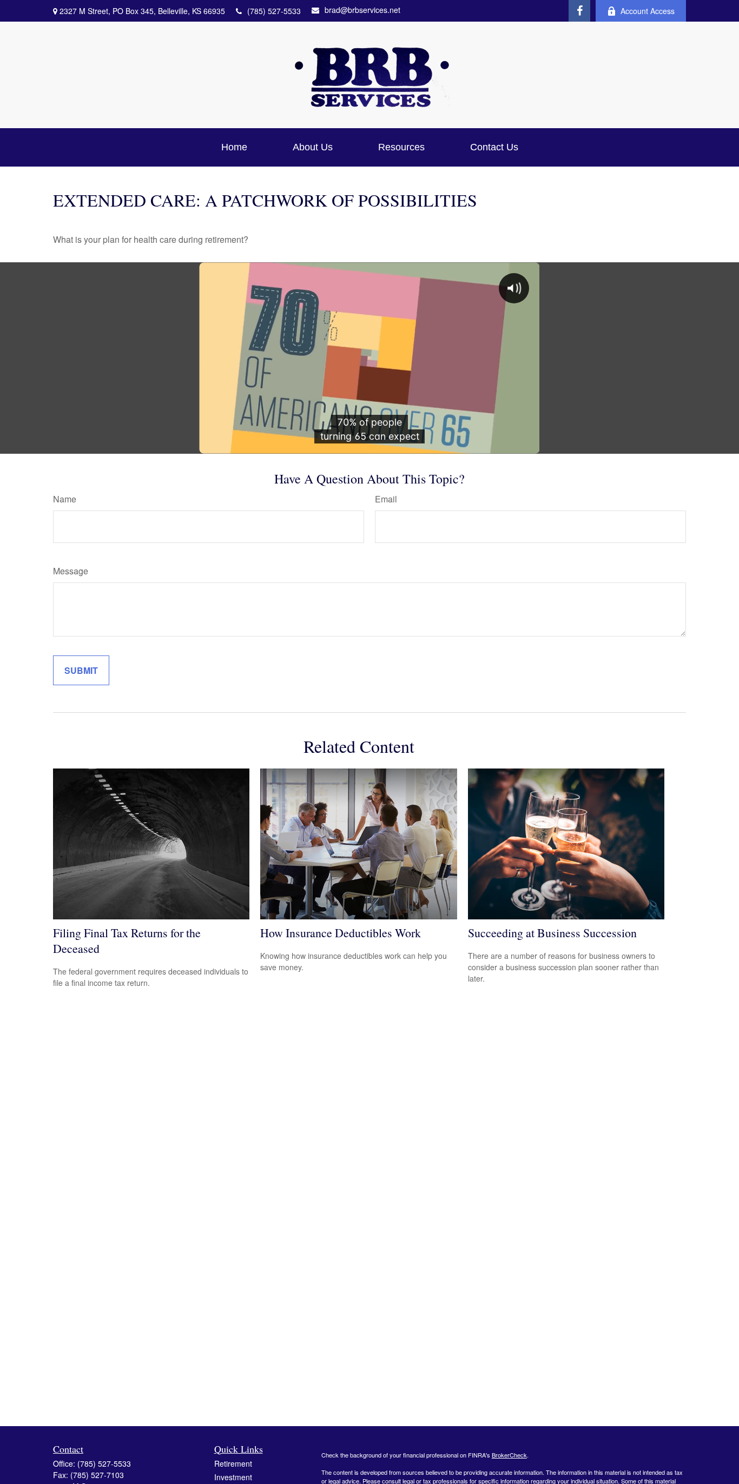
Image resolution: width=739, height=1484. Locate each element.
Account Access (648, 10)
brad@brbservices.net (362, 9)
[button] (234, 147)
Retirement (233, 1463)
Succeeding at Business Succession (552, 932)
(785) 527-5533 (274, 10)
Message (70, 571)
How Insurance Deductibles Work (340, 932)
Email (386, 499)
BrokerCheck (509, 1454)
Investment (233, 1477)
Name (64, 499)
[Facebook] (579, 11)
